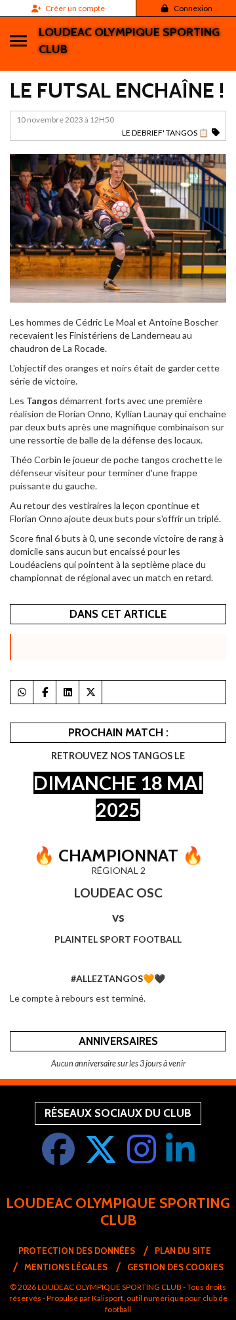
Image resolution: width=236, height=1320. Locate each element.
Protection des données (76, 1250)
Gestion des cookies (175, 1267)
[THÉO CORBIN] (118, 227)
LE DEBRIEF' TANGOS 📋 (165, 133)
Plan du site (183, 1250)
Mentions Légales (66, 1267)
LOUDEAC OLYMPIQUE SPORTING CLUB (129, 40)
